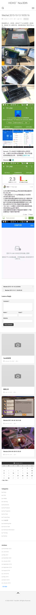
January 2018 (6, 583)
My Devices (6, 504)
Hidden (5, 498)
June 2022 (6, 551)
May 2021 (5, 555)
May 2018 (5, 576)
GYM (4, 495)
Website (5, 318)
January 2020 (6, 561)
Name (5, 312)
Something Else (7, 523)
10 (32, 470)
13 (13, 473)
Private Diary (6, 517)
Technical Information (8, 529)
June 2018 (6, 573)
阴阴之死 (6, 389)
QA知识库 (5, 520)
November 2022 (7, 548)
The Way (5, 533)
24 (32, 475)
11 (4, 473)
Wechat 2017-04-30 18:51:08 (12, 420)
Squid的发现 (7, 358)
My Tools (5, 514)
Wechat (26, 19)
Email (20, 312)
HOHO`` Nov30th (18, 3)
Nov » (6, 480)
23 (27, 475)
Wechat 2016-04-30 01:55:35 (12, 451)
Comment (6, 301)
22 (22, 475)
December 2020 (7, 558)
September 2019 (7, 564)
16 (27, 473)
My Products (6, 507)
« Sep (3, 480)
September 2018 (7, 567)
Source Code (6, 526)
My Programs (6, 511)
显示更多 (5, 586)
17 (32, 473)
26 (8, 478)
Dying (4, 492)
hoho (20, 19)
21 (18, 475)
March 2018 (6, 580)
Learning (5, 501)
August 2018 (6, 570)
